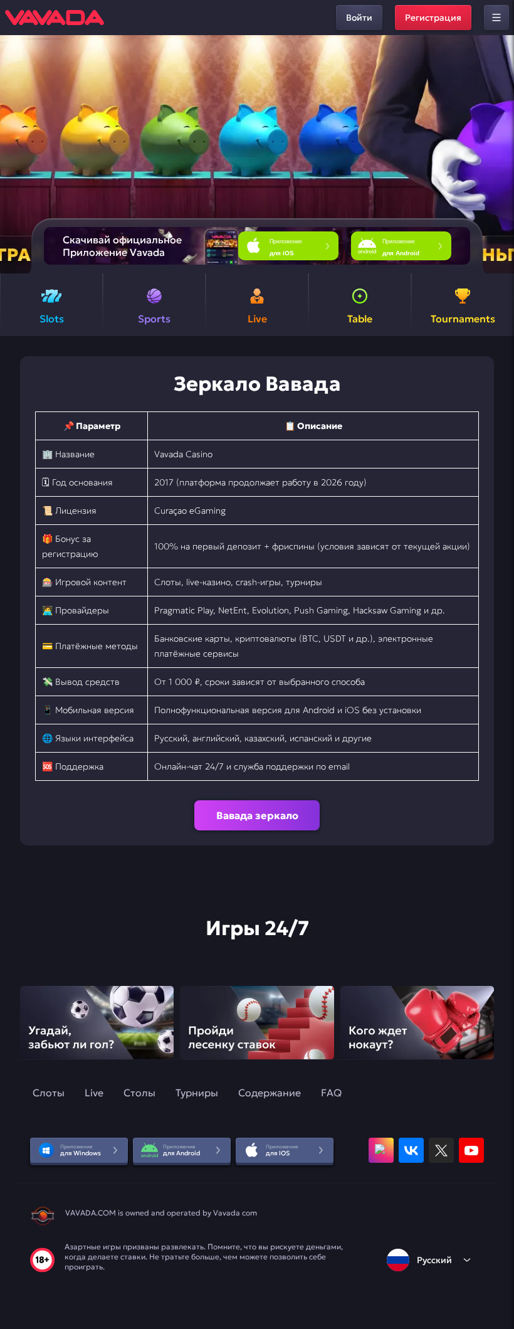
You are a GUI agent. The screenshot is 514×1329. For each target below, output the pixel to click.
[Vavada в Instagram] (381, 1150)
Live (94, 1092)
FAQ (331, 1092)
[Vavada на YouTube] (471, 1150)
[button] (499, 154)
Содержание (269, 1092)
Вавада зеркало (257, 815)
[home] (54, 17)
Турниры (197, 1092)
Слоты (49, 1092)
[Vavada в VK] (411, 1150)
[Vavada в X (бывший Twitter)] (441, 1150)
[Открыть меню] (496, 17)
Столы (139, 1092)
